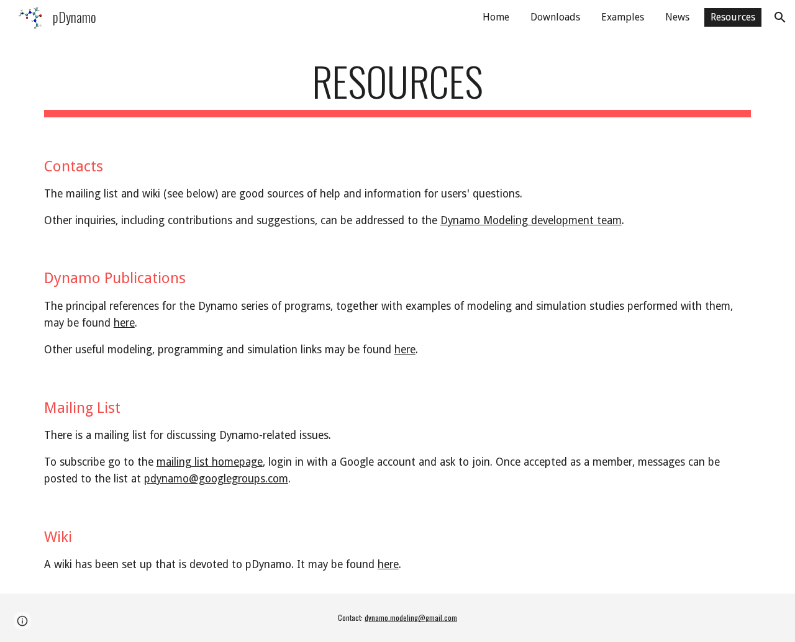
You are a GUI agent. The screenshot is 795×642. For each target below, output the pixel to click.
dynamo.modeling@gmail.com (411, 617)
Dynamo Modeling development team (531, 220)
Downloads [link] (555, 17)
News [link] (677, 17)
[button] (780, 17)
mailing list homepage (210, 462)
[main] (397, 87)
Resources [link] (733, 17)
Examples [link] (622, 17)
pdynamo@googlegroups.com (216, 478)
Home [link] (496, 17)
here (124, 323)
